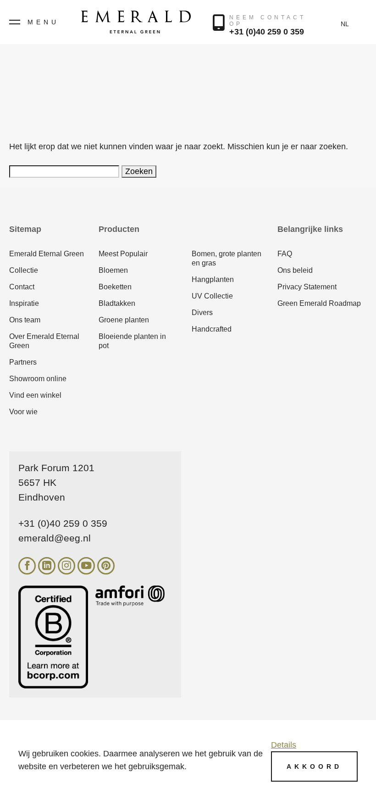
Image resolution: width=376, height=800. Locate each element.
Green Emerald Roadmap (319, 303)
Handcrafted (212, 329)
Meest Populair (123, 254)
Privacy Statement (307, 287)
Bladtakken (117, 303)
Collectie (23, 270)
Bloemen (113, 270)
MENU (43, 22)
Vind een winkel (35, 395)
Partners (23, 362)
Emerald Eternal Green (46, 254)
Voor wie (23, 412)
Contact (21, 287)
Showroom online (37, 379)
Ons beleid (295, 270)
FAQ (284, 254)
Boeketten (115, 287)
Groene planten (124, 320)
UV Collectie (212, 296)
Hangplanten (213, 279)
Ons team (24, 320)
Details (283, 744)
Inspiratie (24, 303)
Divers (202, 312)
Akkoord (314, 766)
